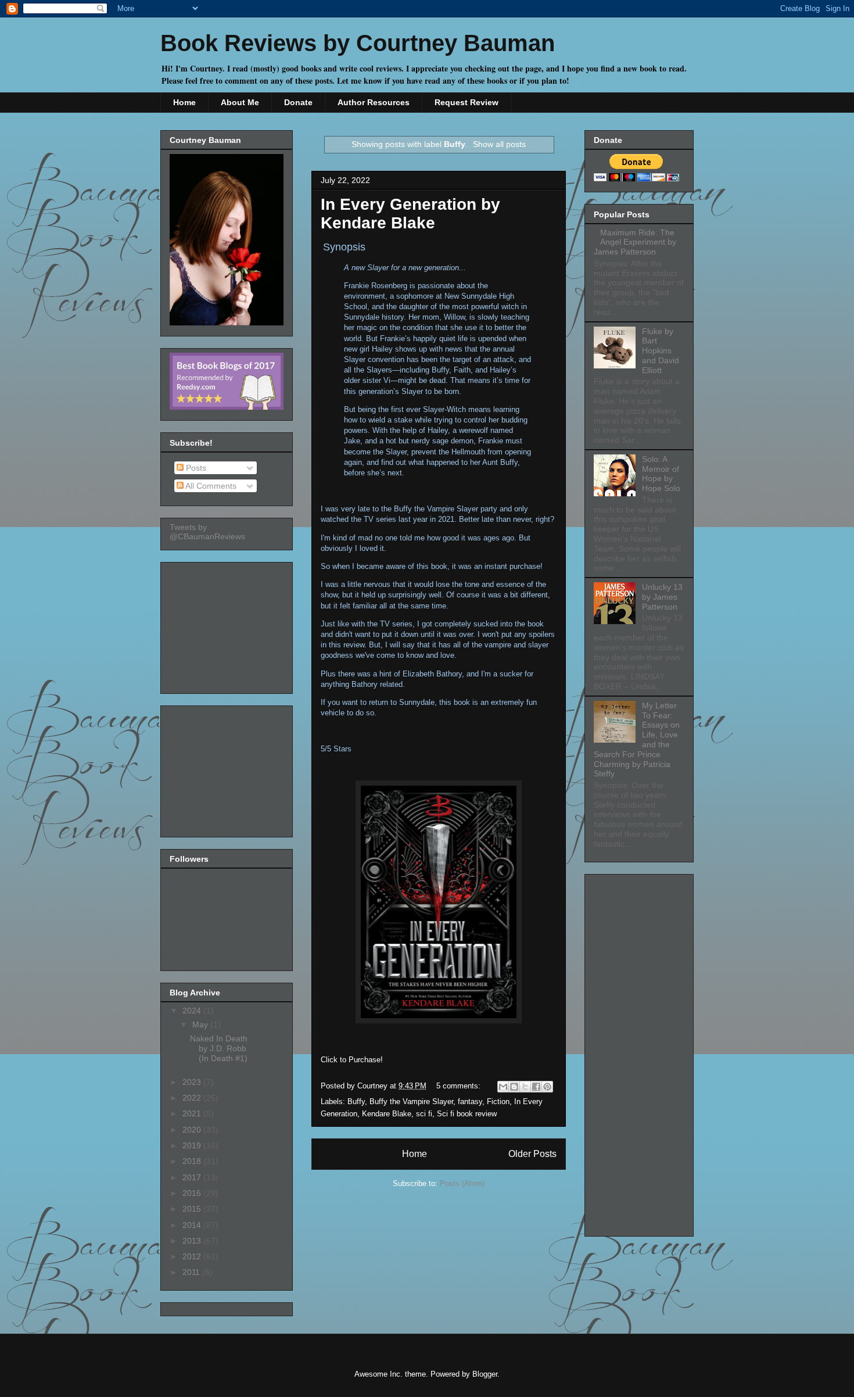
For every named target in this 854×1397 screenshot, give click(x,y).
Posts (195, 467)
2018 (192, 1161)
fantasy (470, 1101)
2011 (192, 1272)
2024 (192, 1010)
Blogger (484, 1374)
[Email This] (503, 1086)
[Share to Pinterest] (547, 1086)
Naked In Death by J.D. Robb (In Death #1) (218, 1048)
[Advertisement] (228, 625)
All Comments (210, 485)
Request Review (466, 102)
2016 (192, 1193)
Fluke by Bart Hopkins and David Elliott (660, 351)
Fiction (498, 1101)
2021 (192, 1113)
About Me (240, 102)
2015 (192, 1208)
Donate (298, 102)
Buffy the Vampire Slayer (411, 1101)
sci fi (424, 1113)
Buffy (356, 1101)
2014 (192, 1225)
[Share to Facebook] (536, 1086)
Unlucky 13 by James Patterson (662, 596)
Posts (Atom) (462, 1183)
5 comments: (459, 1085)
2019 (192, 1145)
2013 (192, 1240)
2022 (192, 1097)
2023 (192, 1082)
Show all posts (499, 144)
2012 (192, 1256)
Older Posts (532, 1154)
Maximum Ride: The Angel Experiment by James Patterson (635, 242)
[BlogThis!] (514, 1086)
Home (184, 102)
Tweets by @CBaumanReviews (207, 531)
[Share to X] (525, 1086)
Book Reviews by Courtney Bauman (357, 43)
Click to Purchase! (352, 1059)
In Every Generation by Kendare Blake (410, 213)
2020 (192, 1129)
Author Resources (374, 102)
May (201, 1024)
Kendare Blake (386, 1113)
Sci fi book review (467, 1113)
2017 (192, 1177)
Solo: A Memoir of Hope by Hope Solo (661, 473)
